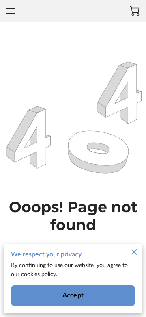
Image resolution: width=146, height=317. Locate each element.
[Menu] (10, 11)
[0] (135, 11)
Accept (73, 295)
